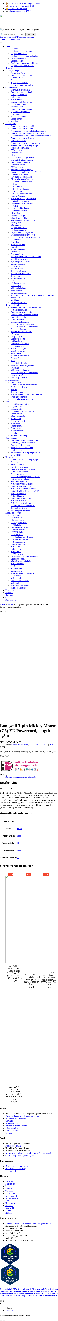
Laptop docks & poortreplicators (24, 56)
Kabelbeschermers (18, 542)
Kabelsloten (16, 551)
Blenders (14, 155)
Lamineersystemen (19, 211)
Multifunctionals (18, 416)
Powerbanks (16, 242)
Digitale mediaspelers (20, 322)
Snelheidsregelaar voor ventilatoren (26, 256)
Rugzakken (16, 247)
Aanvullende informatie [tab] (26, 777)
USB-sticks (16, 455)
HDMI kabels (17, 532)
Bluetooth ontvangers (20, 520)
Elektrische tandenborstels (22, 179)
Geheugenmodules (19, 94)
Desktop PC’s (17, 78)
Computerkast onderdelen (22, 160)
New (52, 744)
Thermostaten (16, 290)
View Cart (9, 1310)
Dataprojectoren (17, 319)
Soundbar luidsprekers (20, 356)
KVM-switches (17, 554)
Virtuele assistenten (19, 293)
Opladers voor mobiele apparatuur (25, 237)
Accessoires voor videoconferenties (26, 143)
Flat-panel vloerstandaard (21, 177)
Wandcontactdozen (19, 302)
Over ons (9, 595)
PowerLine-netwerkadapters (23, 505)
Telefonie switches (19, 508)
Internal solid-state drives (21, 102)
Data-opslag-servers (19, 472)
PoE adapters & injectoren (22, 503)
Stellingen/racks (17, 346)
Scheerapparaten (18, 249)
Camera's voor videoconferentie (24, 314)
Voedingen (15, 121)
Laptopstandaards (18, 58)
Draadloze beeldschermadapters (24, 327)
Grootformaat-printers (20, 404)
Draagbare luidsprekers (20, 329)
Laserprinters (16, 414)
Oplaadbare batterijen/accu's (23, 235)
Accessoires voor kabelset (22, 128)
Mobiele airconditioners (21, 218)
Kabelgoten (16, 549)
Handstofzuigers (18, 196)
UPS (13, 281)
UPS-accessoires (18, 283)
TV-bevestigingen (18, 278)
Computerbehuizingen (20, 90)
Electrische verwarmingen (22, 169)
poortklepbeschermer (20, 259)
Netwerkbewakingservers (22, 484)
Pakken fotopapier (18, 421)
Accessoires (10, 123)
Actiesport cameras (19, 310)
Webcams (15, 368)
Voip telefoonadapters (20, 585)
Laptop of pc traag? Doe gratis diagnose (17, 37)
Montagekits (16, 223)
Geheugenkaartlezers (20, 189)
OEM (19, 828)
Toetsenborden (17, 392)
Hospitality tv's (17, 336)
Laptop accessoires (19, 53)
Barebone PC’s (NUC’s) (21, 75)
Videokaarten (16, 119)
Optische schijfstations (20, 111)
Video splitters (17, 583)
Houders (14, 206)
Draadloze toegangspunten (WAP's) (26, 476)
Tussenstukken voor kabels (22, 573)
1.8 (18, 821)
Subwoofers (16, 358)
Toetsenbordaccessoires (21, 273)
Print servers (16, 423)
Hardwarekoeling (18, 99)
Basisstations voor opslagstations (25, 440)
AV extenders (16, 518)
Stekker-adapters (18, 264)
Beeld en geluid (12, 305)
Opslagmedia (11, 438)
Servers (14, 80)
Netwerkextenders (18, 493)
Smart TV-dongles (18, 348)
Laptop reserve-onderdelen (22, 65)
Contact (8, 597)
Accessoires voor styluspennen (24, 138)
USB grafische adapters (21, 363)
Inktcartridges (16, 409)
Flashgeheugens (17, 450)
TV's (13, 360)
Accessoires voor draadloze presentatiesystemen (31, 136)
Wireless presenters (19, 397)
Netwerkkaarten (17, 496)
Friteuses (14, 184)
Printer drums (16, 426)
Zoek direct (31, 34)
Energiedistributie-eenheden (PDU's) (26, 172)
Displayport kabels (19, 522)
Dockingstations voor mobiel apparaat (27, 63)
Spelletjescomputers (19, 82)
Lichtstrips (15, 213)
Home (2, 604)
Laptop (8, 46)
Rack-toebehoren (18, 244)
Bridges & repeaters (19, 467)
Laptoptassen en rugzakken (22, 51)
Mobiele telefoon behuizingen (23, 220)
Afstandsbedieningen (20, 148)
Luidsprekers (16, 341)
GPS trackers (16, 191)
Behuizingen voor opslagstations (24, 443)
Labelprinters (16, 433)
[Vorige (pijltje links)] (1, 1320)
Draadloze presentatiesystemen (24, 324)
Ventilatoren (16, 300)
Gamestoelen (16, 186)
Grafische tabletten (19, 387)
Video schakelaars (18, 288)
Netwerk (9, 457)
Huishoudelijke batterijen (21, 208)
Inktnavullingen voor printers (23, 411)
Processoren (16, 114)
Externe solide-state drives (22, 447)
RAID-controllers (18, 116)
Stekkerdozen (16, 571)
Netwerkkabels (17, 563)
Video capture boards (20, 370)
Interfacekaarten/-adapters (22, 537)
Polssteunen (16, 240)
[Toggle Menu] (1, 42)
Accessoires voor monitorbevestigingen (27, 133)
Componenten (11, 87)
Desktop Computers (13, 70)
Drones (8, 68)
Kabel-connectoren (19, 544)
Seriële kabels (17, 568)
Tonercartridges (17, 430)
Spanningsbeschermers (20, 261)
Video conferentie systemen (22, 365)
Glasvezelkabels (18, 530)
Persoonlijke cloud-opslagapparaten (26, 452)
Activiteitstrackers (18, 140)
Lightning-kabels (18, 559)
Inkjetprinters (16, 406)
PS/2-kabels (16, 566)
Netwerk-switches (18, 501)
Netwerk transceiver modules (23, 489)
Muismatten (16, 225)
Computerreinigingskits (21, 162)
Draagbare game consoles (22, 85)
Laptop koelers (17, 61)
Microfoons (16, 353)
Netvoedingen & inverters (22, 109)
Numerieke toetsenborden (22, 399)
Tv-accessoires (17, 276)
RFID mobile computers (21, 435)
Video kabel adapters (20, 580)
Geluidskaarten (17, 97)
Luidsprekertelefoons (20, 343)
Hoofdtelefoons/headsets (21, 331)
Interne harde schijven (20, 104)
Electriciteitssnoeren (19, 527)
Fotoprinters (16, 418)
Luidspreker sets (18, 339)
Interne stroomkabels (19, 539)
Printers (8, 401)
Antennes (15, 462)
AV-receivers (16, 150)
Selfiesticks (15, 252)
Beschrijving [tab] (10, 777)
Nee (19, 836)
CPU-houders (17, 167)
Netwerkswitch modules (21, 498)
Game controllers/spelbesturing (24, 385)
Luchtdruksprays (18, 215)
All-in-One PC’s (18, 73)
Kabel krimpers (17, 547)
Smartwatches (17, 269)
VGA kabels (16, 578)
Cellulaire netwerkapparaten (23, 469)
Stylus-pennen (17, 266)
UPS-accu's (16, 285)
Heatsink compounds (20, 201)
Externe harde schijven (20, 445)
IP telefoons (16, 334)
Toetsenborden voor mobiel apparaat (26, 394)
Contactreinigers (18, 165)
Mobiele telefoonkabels (21, 561)
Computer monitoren (19, 317)
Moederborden (17, 107)
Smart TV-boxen (18, 351)
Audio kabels (16, 515)
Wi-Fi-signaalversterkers (21, 510)
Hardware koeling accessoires (23, 198)
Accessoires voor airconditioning (25, 126)
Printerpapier (16, 428)
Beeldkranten (16, 152)
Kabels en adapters (13, 513)
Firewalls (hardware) (19, 174)
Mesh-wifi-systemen (19, 481)
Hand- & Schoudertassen (21, 194)
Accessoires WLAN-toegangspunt (25, 145)
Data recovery (11, 590)
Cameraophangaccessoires (22, 312)
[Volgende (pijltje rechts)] (4, 1320)
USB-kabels (16, 576)
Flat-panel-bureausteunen (21, 182)
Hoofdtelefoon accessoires (22, 203)
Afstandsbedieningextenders (23, 157)
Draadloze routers (18, 474)
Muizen (14, 389)
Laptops (14, 49)
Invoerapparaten (12, 380)
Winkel (10, 604)
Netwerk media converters (22, 486)
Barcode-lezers (17, 382)
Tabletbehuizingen (18, 271)
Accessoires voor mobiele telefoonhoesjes (28, 131)
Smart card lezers (18, 254)
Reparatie (9, 592)
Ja (18, 857)
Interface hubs (17, 534)
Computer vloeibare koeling (23, 92)
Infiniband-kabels (18, 588)
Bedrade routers (17, 464)
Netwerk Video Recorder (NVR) (25, 491)
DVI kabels (16, 525)
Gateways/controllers (20, 479)
